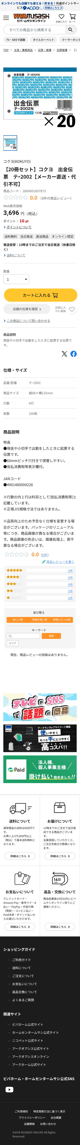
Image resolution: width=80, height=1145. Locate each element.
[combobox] (34, 29)
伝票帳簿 (62, 50)
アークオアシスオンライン (30, 1056)
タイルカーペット (43, 39)
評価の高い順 (39, 619)
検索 (51, 635)
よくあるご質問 (23, 1000)
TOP (6, 50)
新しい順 (18, 619)
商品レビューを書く (60, 561)
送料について (16, 255)
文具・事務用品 (23, 50)
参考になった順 (61, 619)
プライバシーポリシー (32, 1117)
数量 (6, 271)
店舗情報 (29, 1124)
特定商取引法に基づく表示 (49, 1111)
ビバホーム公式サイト (27, 1024)
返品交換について (24, 992)
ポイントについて (19, 227)
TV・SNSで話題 (15, 39)
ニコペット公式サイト (27, 1040)
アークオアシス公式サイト (30, 1048)
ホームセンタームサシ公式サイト (35, 1032)
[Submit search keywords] (70, 29)
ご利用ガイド (21, 959)
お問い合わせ (48, 1124)
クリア (12, 643)
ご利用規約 (21, 1111)
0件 (44, 554)
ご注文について (23, 976)
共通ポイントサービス (40, 5)
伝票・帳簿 (44, 50)
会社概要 (56, 1117)
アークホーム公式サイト (29, 1064)
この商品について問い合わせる (28, 320)
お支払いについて (24, 984)
